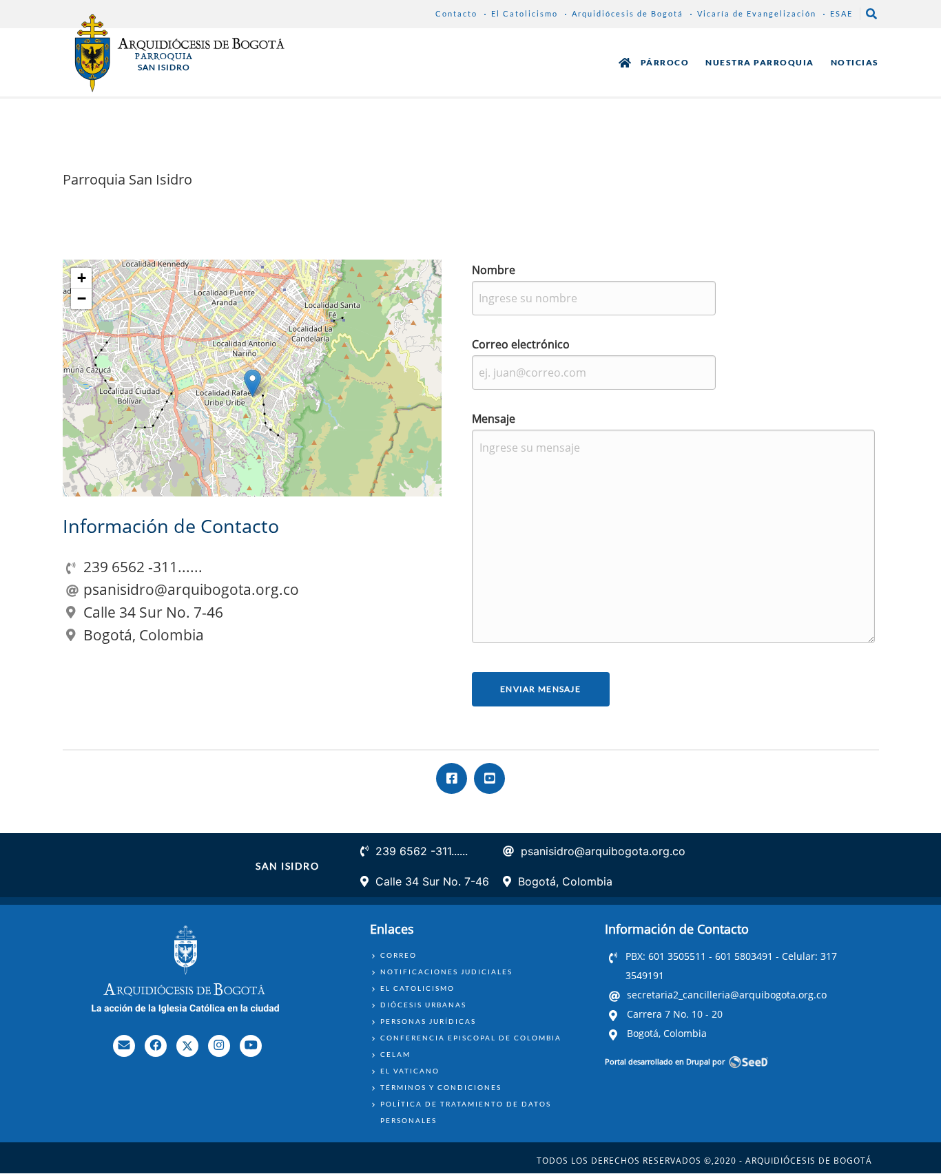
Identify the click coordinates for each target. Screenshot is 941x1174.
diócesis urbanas (423, 1004)
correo (398, 955)
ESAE (841, 13)
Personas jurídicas (428, 1021)
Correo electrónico (521, 344)
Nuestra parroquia (759, 62)
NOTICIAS (855, 62)
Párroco (665, 62)
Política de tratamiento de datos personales (465, 1112)
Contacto (456, 13)
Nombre (493, 269)
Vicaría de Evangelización (756, 13)
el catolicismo (417, 988)
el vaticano (410, 1071)
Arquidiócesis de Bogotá (627, 13)
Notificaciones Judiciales (446, 971)
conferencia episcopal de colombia (470, 1038)
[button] (252, 383)
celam (395, 1054)
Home (625, 62)
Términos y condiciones (440, 1087)
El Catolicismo (524, 13)
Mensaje (493, 418)
